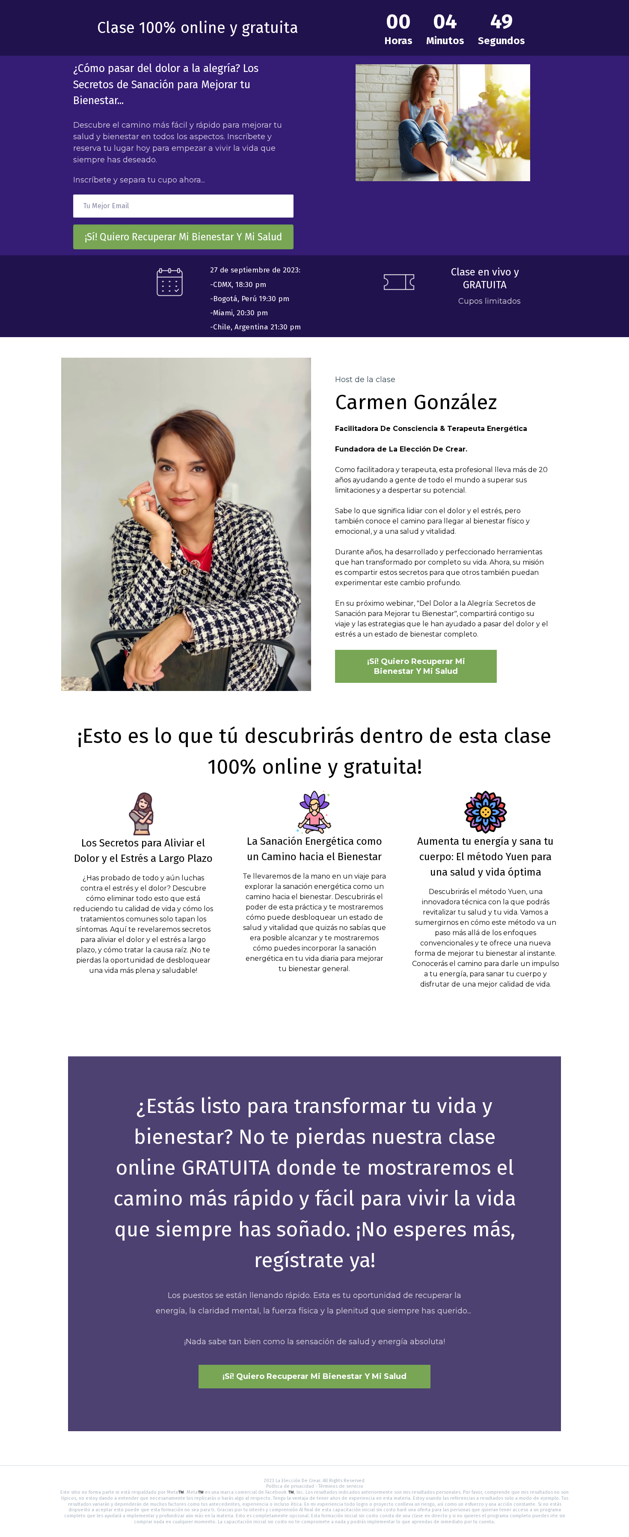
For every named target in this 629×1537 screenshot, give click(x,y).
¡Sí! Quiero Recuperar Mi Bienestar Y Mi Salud (183, 237)
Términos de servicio (340, 1486)
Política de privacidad (290, 1486)
